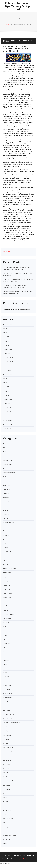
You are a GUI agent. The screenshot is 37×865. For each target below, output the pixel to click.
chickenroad (6, 489)
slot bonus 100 (7, 718)
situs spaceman (8, 697)
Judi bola (5, 560)
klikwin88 (6, 564)
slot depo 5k (7, 735)
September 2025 (8, 370)
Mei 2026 (6, 337)
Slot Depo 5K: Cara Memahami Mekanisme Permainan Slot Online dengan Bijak (16, 286)
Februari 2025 (7, 399)
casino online (7, 481)
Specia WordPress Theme (26, 859)
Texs (4, 822)
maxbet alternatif (8, 614)
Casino (5, 477)
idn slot (14, 40)
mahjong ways (7, 589)
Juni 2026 (6, 333)
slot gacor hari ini (8, 747)
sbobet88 (6, 677)
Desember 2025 (8, 358)
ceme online (6, 485)
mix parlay (6, 622)
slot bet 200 (7, 710)
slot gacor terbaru (8, 752)
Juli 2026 (5, 328)
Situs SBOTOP (7, 693)
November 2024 (8, 412)
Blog (4, 468)
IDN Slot (6, 69)
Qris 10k (5, 656)
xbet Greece (7, 839)
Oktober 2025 (7, 366)
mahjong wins (7, 597)
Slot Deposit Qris (8, 739)
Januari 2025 (7, 403)
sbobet (5, 672)
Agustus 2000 (7, 428)
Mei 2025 (6, 387)
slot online (6, 768)
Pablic (5, 639)
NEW (4, 627)
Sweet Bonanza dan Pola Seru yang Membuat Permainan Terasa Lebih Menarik (17, 268)
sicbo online (6, 689)
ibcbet (5, 531)
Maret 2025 (6, 395)
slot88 (5, 797)
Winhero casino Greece (10, 835)
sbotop (5, 681)
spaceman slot (7, 810)
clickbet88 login (7, 506)
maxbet (5, 610)
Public (5, 652)
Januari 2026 (7, 353)
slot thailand (6, 789)
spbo (4, 814)
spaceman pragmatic (9, 806)
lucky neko (6, 577)
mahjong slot (7, 585)
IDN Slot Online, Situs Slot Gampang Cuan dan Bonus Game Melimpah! (15, 48)
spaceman (6, 802)
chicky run (6, 493)
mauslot (5, 606)
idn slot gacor (27, 40)
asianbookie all (7, 460)
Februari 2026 (7, 349)
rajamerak (6, 660)
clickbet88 (6, 497)
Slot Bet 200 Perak (9, 714)
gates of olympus (8, 522)
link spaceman (7, 572)
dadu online (6, 514)
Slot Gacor (6, 743)
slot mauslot (7, 251)
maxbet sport (7, 618)
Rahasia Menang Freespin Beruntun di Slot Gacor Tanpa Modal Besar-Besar (18, 292)
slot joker (6, 756)
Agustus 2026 (7, 324)
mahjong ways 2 (8, 593)
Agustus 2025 (7, 374)
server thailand (7, 685)
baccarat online (7, 464)
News (5, 631)
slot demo (6, 727)
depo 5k (5, 518)
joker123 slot (7, 556)
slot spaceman (7, 785)
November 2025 (8, 362)
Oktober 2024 (7, 416)
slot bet (5, 702)
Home (8, 24)
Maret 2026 (6, 345)
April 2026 (6, 341)
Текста (5, 843)
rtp (4, 668)
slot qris (5, 772)
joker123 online (7, 552)
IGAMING (6, 543)
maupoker (6, 602)
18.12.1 (5, 452)
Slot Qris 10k (7, 777)
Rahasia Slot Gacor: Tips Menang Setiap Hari (17, 6)
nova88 (5, 635)
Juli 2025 (5, 378)
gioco (4, 527)
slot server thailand (9, 781)
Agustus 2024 (7, 424)
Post (4, 647)
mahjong (5, 581)
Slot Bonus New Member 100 (12, 722)
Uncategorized (7, 827)
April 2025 (6, 391)
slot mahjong (7, 764)
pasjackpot (6, 643)
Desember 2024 (8, 408)
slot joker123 (7, 760)
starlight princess (8, 818)
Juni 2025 (6, 382)
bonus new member (9, 472)
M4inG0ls (6, 40)
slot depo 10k (7, 731)
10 (4, 447)
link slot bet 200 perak (10, 568)
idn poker (6, 535)
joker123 (6, 547)
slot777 (5, 793)
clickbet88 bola (7, 502)
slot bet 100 (7, 706)
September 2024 (8, 420)
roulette (5, 664)
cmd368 (5, 510)
